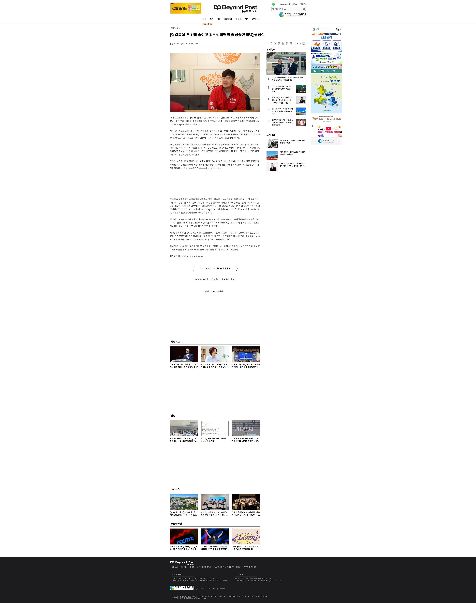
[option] (186, 8)
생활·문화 (228, 19)
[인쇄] (304, 43)
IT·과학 (238, 19)
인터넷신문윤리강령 (249, 567)
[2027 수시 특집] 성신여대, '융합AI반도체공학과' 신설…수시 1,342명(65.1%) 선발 (184, 513)
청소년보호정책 (219, 567)
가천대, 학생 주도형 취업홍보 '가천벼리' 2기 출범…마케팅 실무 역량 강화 (214, 513)
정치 (212, 19)
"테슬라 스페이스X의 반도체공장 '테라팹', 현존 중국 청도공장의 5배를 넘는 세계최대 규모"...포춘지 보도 (215, 548)
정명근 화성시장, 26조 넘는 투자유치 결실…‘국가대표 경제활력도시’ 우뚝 (246, 366)
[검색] (304, 9)
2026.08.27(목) (285, 4)
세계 (247, 19)
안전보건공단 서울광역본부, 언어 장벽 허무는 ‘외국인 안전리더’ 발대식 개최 (184, 440)
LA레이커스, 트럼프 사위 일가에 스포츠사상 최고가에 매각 (245, 548)
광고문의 (303, 4)
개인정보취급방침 (205, 567)
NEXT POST (208, 24)
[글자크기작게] (297, 43)
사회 (219, 19)
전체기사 (255, 19)
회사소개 (295, 4)
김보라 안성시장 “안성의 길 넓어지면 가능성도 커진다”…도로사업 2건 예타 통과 (215, 366)
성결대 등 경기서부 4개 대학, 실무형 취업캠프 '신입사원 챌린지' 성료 (246, 513)
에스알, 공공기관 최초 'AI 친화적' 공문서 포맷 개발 (214, 439)
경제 (205, 19)
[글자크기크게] (300, 43)
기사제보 (184, 567)
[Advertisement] (215, 181)
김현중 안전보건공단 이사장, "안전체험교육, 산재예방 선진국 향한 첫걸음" (246, 440)
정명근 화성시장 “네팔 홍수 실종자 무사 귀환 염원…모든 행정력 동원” (184, 366)
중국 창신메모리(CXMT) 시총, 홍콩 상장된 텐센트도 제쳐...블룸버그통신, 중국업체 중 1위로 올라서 (184, 548)
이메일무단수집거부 (233, 567)
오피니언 (271, 134)
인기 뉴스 (271, 49)
